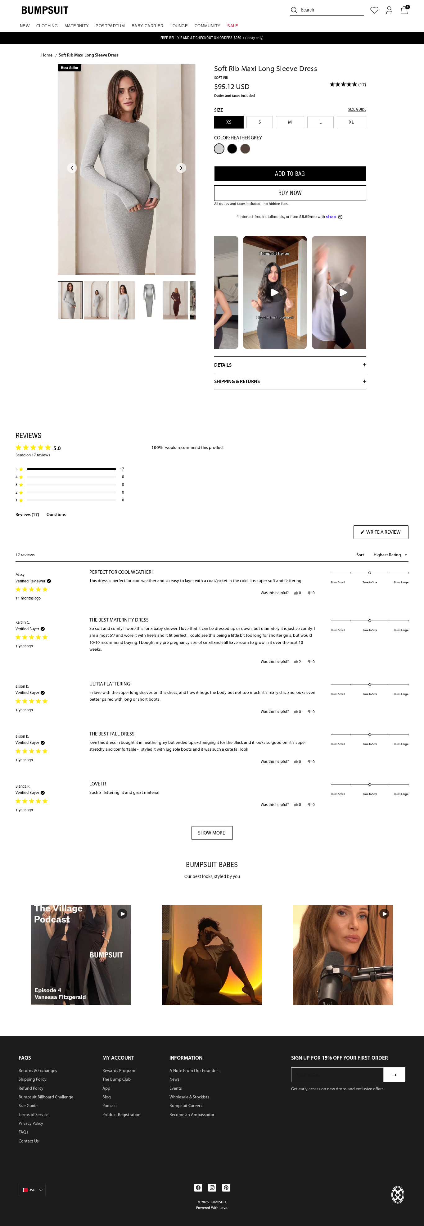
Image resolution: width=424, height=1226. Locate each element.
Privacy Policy (31, 1123)
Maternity (77, 26)
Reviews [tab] (27, 515)
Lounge (179, 26)
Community (208, 26)
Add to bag (290, 173)
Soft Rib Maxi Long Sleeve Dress (89, 55)
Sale (232, 26)
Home (46, 55)
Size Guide (28, 1105)
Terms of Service (33, 1114)
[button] (70, 469)
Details (223, 365)
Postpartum (110, 26)
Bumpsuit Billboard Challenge (46, 1097)
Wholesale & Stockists (189, 1097)
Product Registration (121, 1114)
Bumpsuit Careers (185, 1105)
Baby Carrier (148, 26)
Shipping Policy (33, 1079)
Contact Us (29, 1141)
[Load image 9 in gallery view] (126, 169)
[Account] (389, 10)
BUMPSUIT (218, 1202)
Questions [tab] (56, 515)
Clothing (47, 26)
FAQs (23, 1132)
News (174, 1079)
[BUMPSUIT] (45, 10)
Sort (360, 555)
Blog (106, 1097)
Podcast (109, 1105)
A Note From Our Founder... (194, 1070)
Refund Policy (31, 1088)
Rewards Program (118, 1070)
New (24, 26)
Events (175, 1088)
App (106, 1088)
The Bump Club (116, 1079)
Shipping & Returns (237, 381)
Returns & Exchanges (38, 1070)
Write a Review (387, 534)
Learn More (81, 955)
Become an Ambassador (191, 1114)
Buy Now (290, 193)
